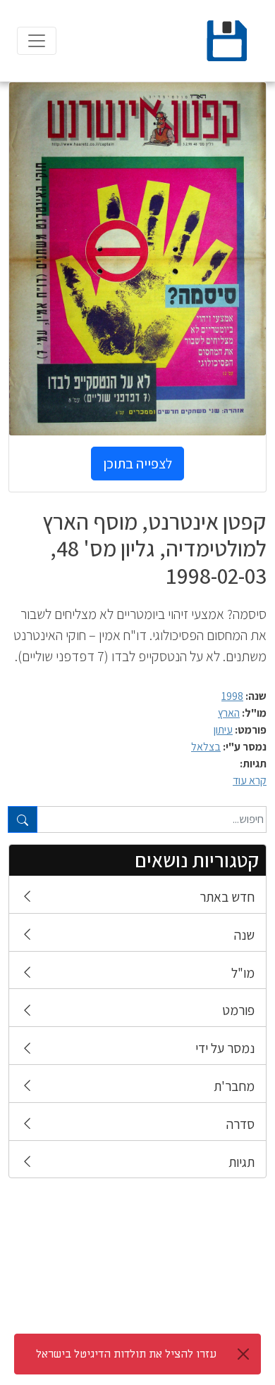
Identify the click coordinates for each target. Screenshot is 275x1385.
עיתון (223, 729)
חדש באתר (227, 897)
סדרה (240, 1124)
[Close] (243, 1354)
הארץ (229, 713)
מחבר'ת (234, 1086)
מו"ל (243, 973)
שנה (244, 935)
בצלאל (206, 746)
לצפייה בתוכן (137, 463)
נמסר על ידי (225, 1048)
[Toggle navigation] (36, 41)
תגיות (241, 1162)
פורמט (238, 1010)
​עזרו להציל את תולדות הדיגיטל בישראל (126, 1354)
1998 (232, 696)
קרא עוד (250, 780)
